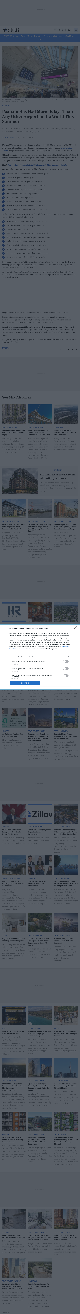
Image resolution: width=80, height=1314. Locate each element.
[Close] (76, 628)
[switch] (66, 661)
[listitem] (40, 657)
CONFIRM (25, 683)
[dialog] (40, 657)
